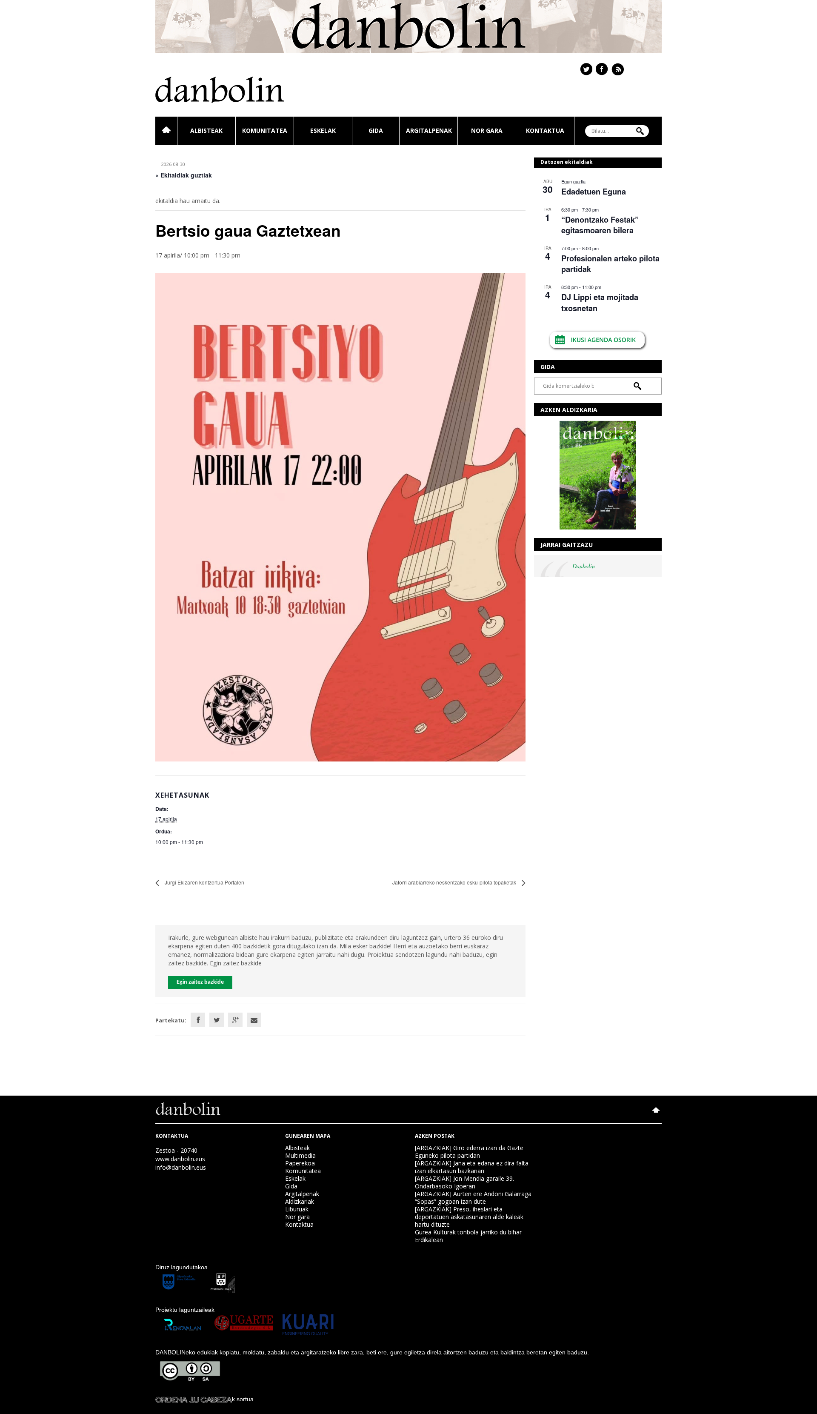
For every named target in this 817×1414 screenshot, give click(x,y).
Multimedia (300, 1155)
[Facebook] (198, 1020)
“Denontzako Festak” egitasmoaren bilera (600, 225)
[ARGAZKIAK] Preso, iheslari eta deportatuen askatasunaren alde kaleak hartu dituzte (469, 1216)
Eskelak (323, 130)
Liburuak (297, 1209)
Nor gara (487, 130)
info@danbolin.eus (180, 1167)
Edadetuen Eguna (593, 191)
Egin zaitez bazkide (200, 982)
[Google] (235, 1020)
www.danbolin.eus (180, 1159)
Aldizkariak (299, 1201)
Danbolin (583, 566)
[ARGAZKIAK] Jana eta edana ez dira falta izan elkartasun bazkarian (471, 1167)
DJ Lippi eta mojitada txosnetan (599, 302)
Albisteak (206, 130)
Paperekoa (300, 1163)
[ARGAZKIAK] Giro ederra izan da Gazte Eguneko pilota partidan (469, 1151)
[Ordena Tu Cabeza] (193, 1399)
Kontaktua (545, 130)
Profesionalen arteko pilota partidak (610, 264)
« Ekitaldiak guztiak (183, 175)
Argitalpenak (429, 130)
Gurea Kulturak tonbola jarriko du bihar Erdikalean (468, 1236)
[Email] (254, 1020)
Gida (376, 130)
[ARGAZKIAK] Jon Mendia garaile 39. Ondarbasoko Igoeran (464, 1182)
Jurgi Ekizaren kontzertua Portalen (203, 882)
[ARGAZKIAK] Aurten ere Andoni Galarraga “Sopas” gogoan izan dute (473, 1197)
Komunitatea (264, 130)
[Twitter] (216, 1020)
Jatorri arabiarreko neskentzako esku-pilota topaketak (454, 882)
